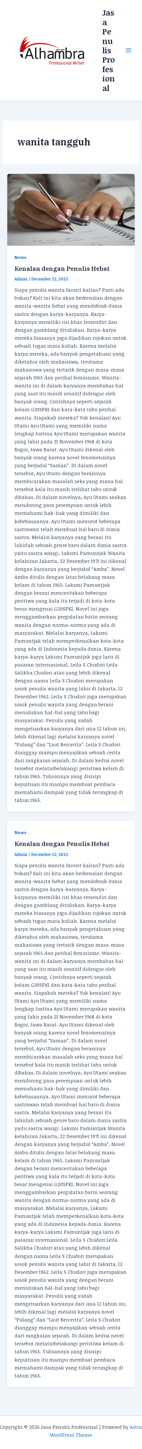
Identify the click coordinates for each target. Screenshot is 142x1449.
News (20, 257)
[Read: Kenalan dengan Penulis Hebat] (70, 210)
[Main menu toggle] (128, 50)
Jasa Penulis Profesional (108, 50)
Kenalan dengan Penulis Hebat (62, 269)
